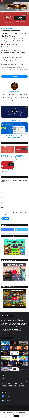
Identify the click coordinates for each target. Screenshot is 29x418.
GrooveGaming (10, 381)
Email (2, 202)
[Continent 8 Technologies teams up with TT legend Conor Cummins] (23, 369)
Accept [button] (16, 416)
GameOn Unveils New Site (7, 170)
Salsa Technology (21, 385)
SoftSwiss (9, 387)
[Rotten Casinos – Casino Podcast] (23, 343)
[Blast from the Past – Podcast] (14, 348)
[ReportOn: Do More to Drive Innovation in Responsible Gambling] (7, 149)
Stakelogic (15, 387)
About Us (11, 409)
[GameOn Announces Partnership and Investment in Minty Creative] (21, 149)
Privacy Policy (17, 409)
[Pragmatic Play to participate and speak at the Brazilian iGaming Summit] (23, 353)
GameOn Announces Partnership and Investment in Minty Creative (20, 155)
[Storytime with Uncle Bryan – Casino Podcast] (5, 348)
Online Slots (15, 383)
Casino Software (19, 378)
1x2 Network (4, 378)
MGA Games (17, 381)
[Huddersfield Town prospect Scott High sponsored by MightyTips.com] (5, 343)
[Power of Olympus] (5, 369)
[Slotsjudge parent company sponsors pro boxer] (14, 343)
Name (2, 197)
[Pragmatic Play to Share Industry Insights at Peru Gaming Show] (23, 363)
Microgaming (24, 381)
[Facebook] (13, 101)
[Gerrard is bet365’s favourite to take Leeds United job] (5, 358)
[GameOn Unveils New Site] (7, 165)
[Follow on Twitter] (8, 44)
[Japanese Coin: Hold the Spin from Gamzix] (23, 358)
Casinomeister (11, 378)
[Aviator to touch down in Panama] (14, 369)
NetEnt (3, 383)
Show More (14, 76)
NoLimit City (8, 383)
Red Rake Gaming (12, 385)
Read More (21, 416)
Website (3, 207)
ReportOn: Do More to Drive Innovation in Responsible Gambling (6, 155)
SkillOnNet (4, 387)
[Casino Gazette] (17, 6)
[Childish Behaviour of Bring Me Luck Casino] (23, 348)
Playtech (21, 383)
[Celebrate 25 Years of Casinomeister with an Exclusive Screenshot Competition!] (5, 353)
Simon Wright (5, 44)
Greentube (4, 381)
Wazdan (20, 387)
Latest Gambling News (6, 28)
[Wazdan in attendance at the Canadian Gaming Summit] (14, 363)
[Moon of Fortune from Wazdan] (14, 358)
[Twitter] (14, 101)
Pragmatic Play (4, 385)
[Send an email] (9, 44)
